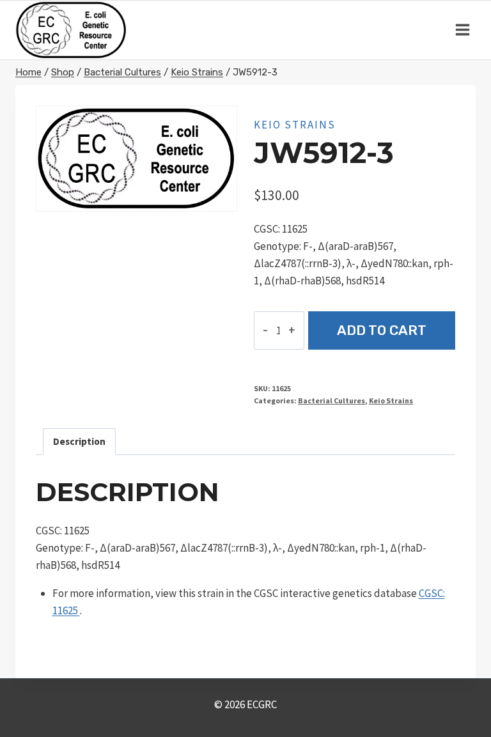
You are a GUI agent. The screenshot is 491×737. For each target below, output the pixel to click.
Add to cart (381, 330)
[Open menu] (462, 30)
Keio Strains (295, 125)
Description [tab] (79, 441)
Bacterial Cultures (331, 400)
